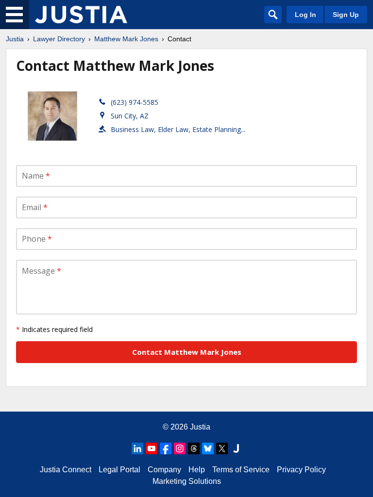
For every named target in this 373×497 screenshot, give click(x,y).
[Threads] (194, 448)
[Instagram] (180, 448)
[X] (222, 448)
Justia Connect (65, 469)
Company (164, 469)
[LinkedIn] (137, 448)
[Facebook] (165, 448)
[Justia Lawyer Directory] (81, 14)
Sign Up (346, 14)
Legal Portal (119, 469)
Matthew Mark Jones (126, 39)
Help (196, 469)
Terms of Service (241, 469)
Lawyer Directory (59, 39)
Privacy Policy (301, 469)
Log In (305, 14)
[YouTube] (151, 448)
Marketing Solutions (187, 481)
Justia (15, 39)
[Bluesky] (208, 448)
